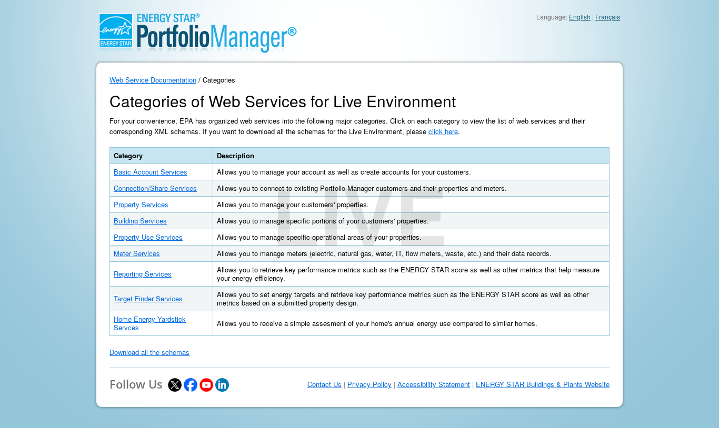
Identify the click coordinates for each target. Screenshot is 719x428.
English (580, 16)
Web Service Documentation (152, 80)
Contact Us (324, 384)
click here (443, 131)
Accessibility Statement (433, 384)
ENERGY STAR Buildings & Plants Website (543, 384)
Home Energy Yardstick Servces (150, 323)
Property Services (141, 204)
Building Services (140, 221)
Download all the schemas (149, 352)
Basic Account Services (150, 172)
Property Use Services (148, 237)
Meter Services (137, 253)
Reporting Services (143, 274)
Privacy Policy (369, 384)
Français (607, 16)
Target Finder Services (148, 298)
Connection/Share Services (155, 188)
